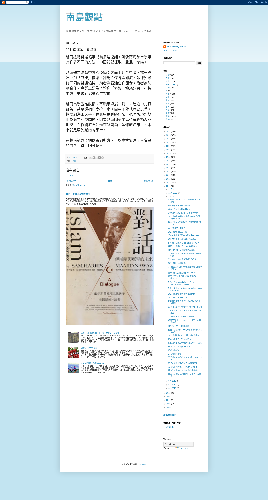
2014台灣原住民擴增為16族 (92, 363)
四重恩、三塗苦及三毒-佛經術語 (181, 317)
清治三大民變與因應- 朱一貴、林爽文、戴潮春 (100, 333)
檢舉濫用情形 (169, 415)
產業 (168, 113)
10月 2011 (173, 197)
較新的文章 (71, 181)
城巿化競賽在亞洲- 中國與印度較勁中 (183, 370)
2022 (168, 146)
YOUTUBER (171, 427)
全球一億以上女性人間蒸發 (179, 209)
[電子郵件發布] (86, 157)
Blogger (142, 464)
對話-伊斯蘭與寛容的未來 (78, 194)
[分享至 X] (96, 157)
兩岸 (168, 88)
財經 (168, 107)
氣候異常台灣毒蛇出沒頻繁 (179, 206)
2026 (168, 132)
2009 (168, 396)
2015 (168, 172)
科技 (168, 100)
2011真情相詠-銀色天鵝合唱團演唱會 (183, 335)
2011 (168, 186)
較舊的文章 (148, 181)
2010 (168, 393)
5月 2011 (172, 385)
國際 (74, 161)
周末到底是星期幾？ (89, 348)
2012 (168, 182)
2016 (168, 168)
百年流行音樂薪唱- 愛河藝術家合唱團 (183, 243)
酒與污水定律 (173, 350)
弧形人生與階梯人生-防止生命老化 (182, 367)
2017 (168, 164)
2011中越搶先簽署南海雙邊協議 (181, 294)
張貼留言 (73, 175)
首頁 (110, 181)
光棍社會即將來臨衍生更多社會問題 (183, 213)
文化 (168, 81)
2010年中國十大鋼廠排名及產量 (181, 250)
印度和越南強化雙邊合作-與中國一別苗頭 (185, 307)
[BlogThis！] (93, 157)
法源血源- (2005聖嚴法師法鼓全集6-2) (184, 259)
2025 (168, 135)
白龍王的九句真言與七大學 (179, 347)
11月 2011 (173, 193)
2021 (168, 150)
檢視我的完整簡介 (170, 51)
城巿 (168, 97)
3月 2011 (172, 388)
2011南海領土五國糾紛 (177, 232)
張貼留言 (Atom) (78, 185)
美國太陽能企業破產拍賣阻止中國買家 (184, 235)
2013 (168, 179)
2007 (168, 404)
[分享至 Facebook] (99, 157)
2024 (168, 139)
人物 (168, 75)
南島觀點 (84, 17)
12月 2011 (173, 189)
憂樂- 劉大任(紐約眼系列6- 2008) (182, 273)
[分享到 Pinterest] (102, 157)
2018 (168, 161)
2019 (168, 157)
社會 (168, 94)
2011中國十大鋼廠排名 (177, 263)
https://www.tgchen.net (177, 47)
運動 (168, 116)
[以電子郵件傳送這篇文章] (90, 157)
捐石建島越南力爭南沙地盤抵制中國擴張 (185, 343)
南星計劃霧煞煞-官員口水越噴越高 (182, 363)
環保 (168, 119)
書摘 (168, 104)
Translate (184, 448)
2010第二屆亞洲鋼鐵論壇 (178, 326)
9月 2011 (172, 381)
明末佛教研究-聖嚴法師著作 (179, 339)
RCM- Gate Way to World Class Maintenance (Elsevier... (181, 283)
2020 (168, 153)
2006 (168, 407)
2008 (168, 400)
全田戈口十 (170, 85)
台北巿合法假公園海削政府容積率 (182, 239)
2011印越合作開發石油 (177, 298)
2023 (168, 142)
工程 (168, 78)
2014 (168, 175)
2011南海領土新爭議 (176, 228)
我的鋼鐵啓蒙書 (174, 354)
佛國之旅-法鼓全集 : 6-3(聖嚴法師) (182, 246)
